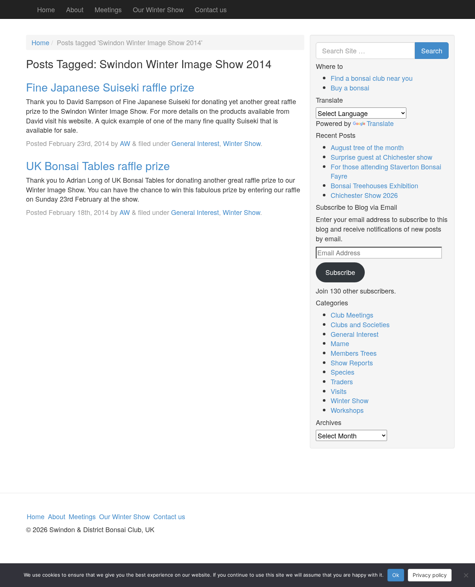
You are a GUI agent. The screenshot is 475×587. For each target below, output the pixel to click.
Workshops (347, 410)
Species (342, 372)
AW (125, 143)
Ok (395, 575)
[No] (465, 575)
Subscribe (340, 272)
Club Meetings (352, 314)
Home (46, 9)
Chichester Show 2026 (364, 195)
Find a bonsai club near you (372, 78)
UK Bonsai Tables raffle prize (98, 165)
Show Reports (352, 362)
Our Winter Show (158, 9)
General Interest (195, 143)
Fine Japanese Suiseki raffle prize (110, 87)
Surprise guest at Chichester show (381, 157)
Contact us (211, 9)
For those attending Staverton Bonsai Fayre (386, 171)
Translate (380, 123)
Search (431, 50)
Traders (342, 381)
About (74, 9)
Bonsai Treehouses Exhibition (374, 185)
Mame (340, 343)
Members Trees (354, 353)
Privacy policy (430, 575)
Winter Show (242, 143)
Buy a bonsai (350, 87)
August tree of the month (367, 147)
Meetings (108, 9)
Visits (339, 391)
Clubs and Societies (360, 324)
